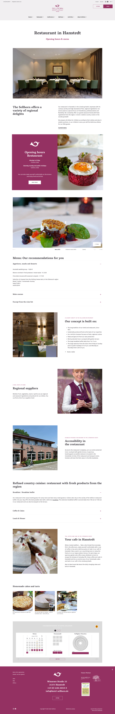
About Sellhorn (82, 17)
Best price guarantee (18, 672)
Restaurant (39, 17)
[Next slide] (100, 249)
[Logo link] (85, 678)
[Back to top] (112, 669)
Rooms (30, 17)
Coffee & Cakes (18, 511)
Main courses (18, 294)
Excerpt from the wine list (23, 302)
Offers (98, 6)
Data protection (98, 709)
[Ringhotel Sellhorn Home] (57, 8)
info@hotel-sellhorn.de (16, 1)
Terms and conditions (97, 710)
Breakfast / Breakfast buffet (24, 492)
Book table (35, 182)
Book (108, 6)
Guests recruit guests (19, 674)
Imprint (92, 709)
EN (110, 1)
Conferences (50, 17)
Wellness (60, 17)
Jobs (14, 678)
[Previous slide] (14, 249)
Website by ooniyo (70, 709)
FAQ (14, 680)
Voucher (101, 1)
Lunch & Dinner (19, 518)
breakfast (55, 500)
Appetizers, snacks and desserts (25, 264)
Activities (70, 17)
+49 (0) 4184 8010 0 (6, 1)
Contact (97, 1)
